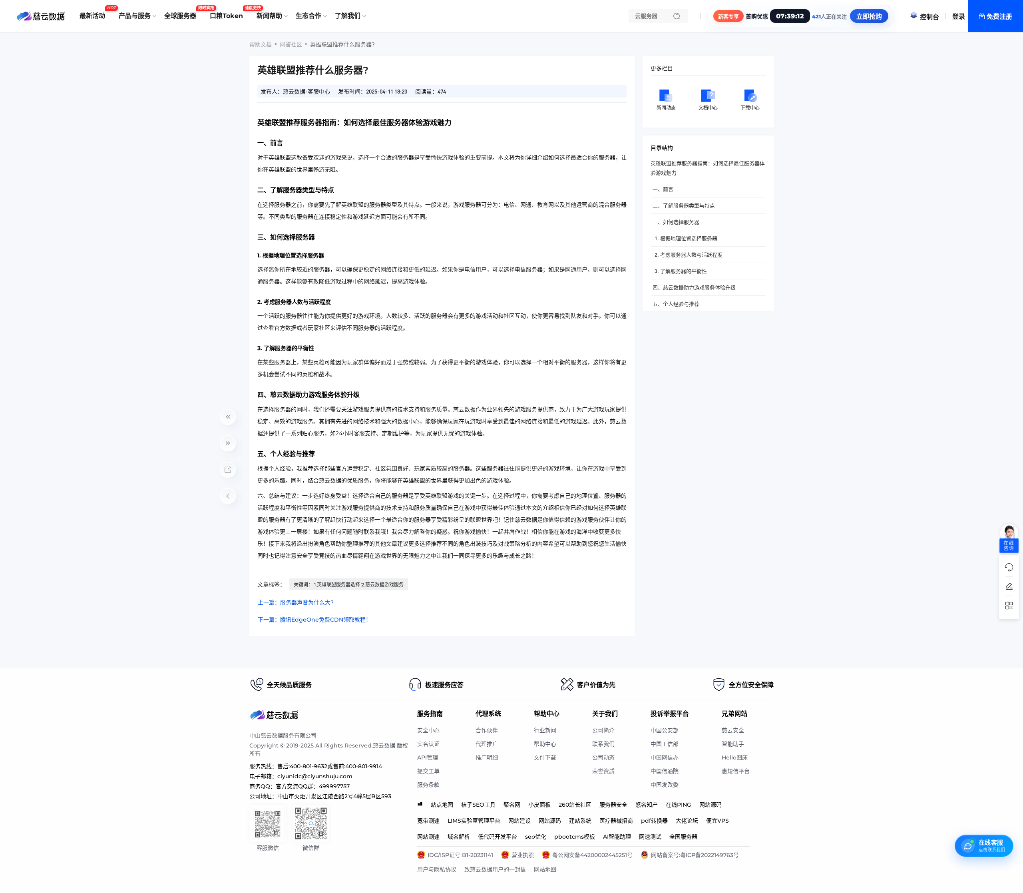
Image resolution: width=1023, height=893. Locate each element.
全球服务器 (182, 13)
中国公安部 (665, 730)
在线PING (678, 804)
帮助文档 (260, 44)
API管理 (427, 757)
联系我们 (603, 743)
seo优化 (535, 836)
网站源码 (710, 804)
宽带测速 (428, 820)
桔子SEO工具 (478, 804)
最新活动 (94, 13)
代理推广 (487, 743)
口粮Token (228, 13)
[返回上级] (228, 496)
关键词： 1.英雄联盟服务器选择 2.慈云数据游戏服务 (349, 585)
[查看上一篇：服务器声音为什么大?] (228, 417)
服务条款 (428, 784)
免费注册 (999, 16)
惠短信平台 (736, 771)
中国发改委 (665, 784)
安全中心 (428, 730)
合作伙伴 (487, 730)
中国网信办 (665, 757)
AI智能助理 (617, 836)
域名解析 (459, 836)
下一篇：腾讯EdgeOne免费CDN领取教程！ (314, 619)
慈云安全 (733, 730)
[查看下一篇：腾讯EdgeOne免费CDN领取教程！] (228, 443)
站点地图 (442, 804)
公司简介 (603, 730)
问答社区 (291, 44)
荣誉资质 (603, 771)
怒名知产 (646, 804)
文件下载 (545, 757)
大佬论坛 (687, 820)
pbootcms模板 (574, 836)
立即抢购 (869, 16)
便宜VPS (717, 820)
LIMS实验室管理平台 (474, 820)
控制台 (929, 17)
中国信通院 (665, 771)
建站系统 (580, 820)
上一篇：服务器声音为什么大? (296, 602)
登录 (958, 16)
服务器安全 (613, 804)
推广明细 (487, 757)
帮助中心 (545, 743)
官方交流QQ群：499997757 (313, 786)
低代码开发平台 (497, 836)
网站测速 (428, 836)
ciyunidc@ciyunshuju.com (314, 776)
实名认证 (428, 743)
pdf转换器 (654, 820)
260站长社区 (575, 804)
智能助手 (733, 743)
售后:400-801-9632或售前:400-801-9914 (329, 766)
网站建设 (519, 820)
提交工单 (428, 771)
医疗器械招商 (616, 820)
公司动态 (603, 757)
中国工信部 (665, 743)
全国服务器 (683, 836)
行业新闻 (545, 730)
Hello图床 (735, 757)
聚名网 (512, 804)
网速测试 (650, 836)
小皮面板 (539, 804)
